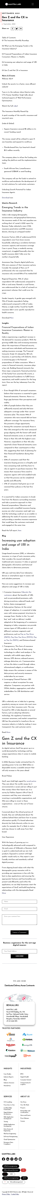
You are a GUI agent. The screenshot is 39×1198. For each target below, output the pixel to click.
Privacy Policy (6, 1194)
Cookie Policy (15, 1194)
